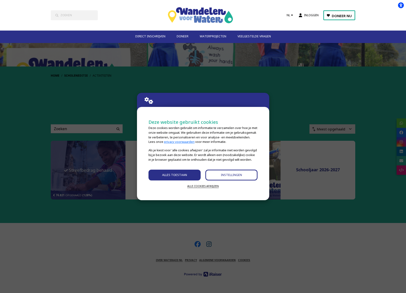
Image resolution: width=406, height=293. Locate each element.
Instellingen (231, 175)
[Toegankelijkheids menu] (401, 5)
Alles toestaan (174, 175)
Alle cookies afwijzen (203, 186)
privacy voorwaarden (179, 142)
